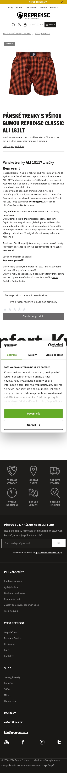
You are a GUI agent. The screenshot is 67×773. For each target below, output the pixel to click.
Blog (10, 7)
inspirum (14, 765)
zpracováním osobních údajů (48, 552)
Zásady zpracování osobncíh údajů (22, 605)
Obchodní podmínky (14, 593)
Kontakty (9, 656)
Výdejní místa (11, 587)
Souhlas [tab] (12, 354)
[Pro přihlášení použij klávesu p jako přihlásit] (19, 25)
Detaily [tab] (32, 354)
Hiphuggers (10, 701)
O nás (19, 7)
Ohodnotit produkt (33, 316)
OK (59, 543)
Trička (7, 689)
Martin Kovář (29, 270)
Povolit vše (33, 413)
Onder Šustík (18, 281)
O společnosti (11, 632)
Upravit (31, 424)
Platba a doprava (13, 581)
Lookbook (31, 7)
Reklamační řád (12, 599)
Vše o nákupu (11, 611)
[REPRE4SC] (33, 15)
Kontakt (54, 7)
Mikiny (7, 695)
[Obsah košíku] (25, 25)
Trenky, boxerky (12, 677)
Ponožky (8, 683)
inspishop (48, 765)
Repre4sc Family (12, 638)
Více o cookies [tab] (54, 354)
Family (43, 7)
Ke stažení (9, 644)
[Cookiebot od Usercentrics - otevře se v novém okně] (48, 345)
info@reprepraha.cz (16, 732)
